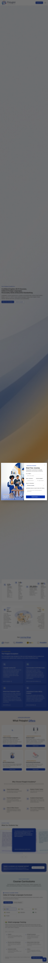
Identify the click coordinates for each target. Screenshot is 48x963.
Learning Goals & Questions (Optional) (35, 488)
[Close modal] (45, 465)
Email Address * (29, 478)
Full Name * (28, 473)
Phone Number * (39, 478)
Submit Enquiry (35, 496)
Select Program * (30, 483)
